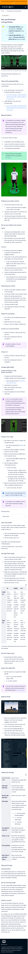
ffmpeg (21, 445)
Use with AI (6, 15)
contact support (9, 710)
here (14, 3)
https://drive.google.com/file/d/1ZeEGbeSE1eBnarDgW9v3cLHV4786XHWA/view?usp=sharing (16, 108)
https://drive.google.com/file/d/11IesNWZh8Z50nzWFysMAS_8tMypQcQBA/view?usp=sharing (16, 97)
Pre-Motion (8, 158)
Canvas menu (5, 526)
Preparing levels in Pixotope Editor (14, 11)
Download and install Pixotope (15, 382)
